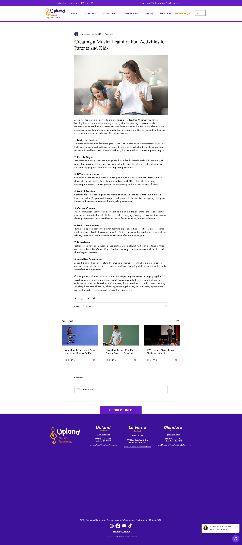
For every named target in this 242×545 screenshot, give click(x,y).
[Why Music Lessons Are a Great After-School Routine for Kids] (80, 335)
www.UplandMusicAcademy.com (103, 445)
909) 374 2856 (174, 435)
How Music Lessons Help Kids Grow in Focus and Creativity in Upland (120, 352)
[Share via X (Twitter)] (82, 298)
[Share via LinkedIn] (88, 298)
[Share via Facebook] (75, 298)
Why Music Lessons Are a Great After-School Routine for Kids (80, 352)
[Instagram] (111, 525)
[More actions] (166, 34)
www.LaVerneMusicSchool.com (137, 447)
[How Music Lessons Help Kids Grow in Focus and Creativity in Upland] (121, 335)
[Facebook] (117, 525)
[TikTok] (130, 525)
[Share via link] (94, 298)
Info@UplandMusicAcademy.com (163, 3)
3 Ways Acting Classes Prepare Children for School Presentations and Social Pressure (161, 352)
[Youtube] (124, 525)
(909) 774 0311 (137, 435)
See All (177, 320)
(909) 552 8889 (87, 3)
